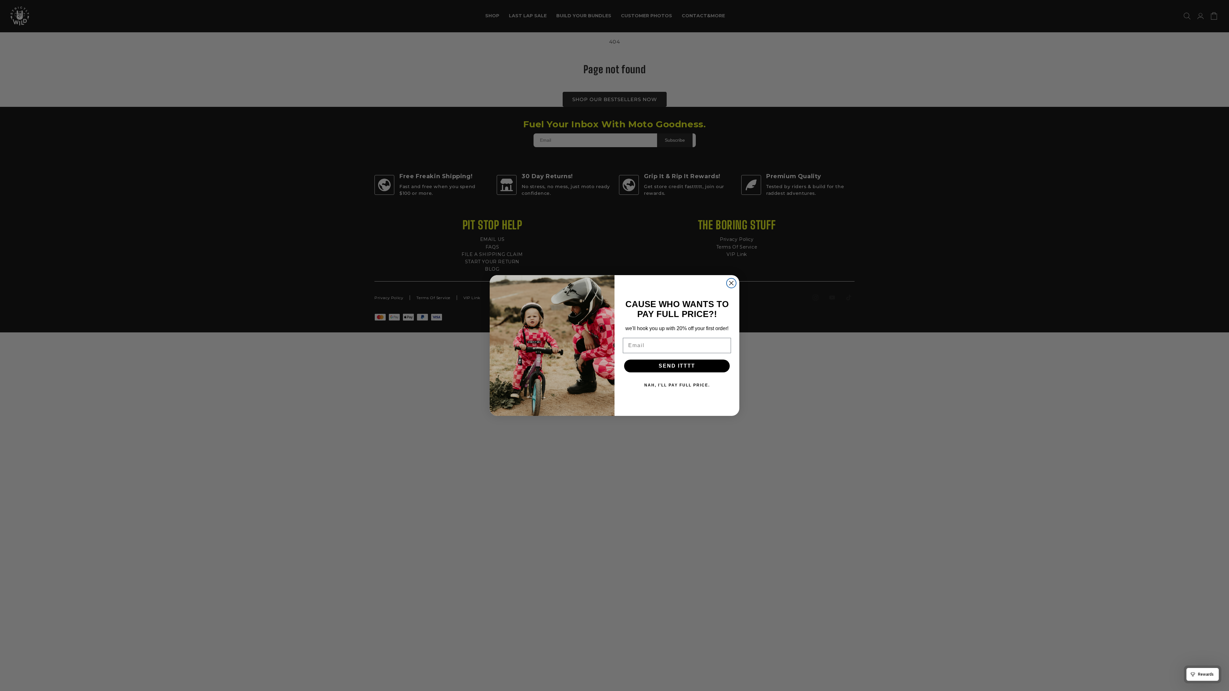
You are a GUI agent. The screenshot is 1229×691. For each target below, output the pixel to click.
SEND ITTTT (677, 366)
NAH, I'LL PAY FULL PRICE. (677, 385)
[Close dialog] (731, 283)
